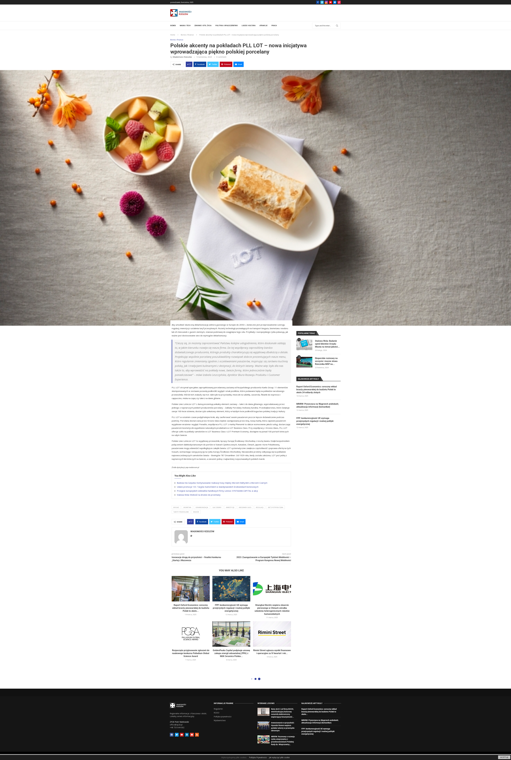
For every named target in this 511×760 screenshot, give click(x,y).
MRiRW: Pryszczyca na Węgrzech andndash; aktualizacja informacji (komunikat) (317, 405)
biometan (187, 507)
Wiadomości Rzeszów (182, 57)
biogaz (176, 507)
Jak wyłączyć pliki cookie (279, 757)
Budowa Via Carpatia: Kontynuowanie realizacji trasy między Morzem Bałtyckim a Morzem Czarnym (222, 482)
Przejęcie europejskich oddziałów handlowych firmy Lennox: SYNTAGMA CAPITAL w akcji (217, 490)
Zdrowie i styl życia (202, 25)
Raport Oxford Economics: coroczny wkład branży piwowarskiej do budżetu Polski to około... (190, 608)
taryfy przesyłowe (181, 512)
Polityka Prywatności (258, 757)
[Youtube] (330, 2)
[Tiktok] (339, 2)
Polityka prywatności (222, 717)
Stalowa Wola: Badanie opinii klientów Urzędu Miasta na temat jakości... (327, 344)
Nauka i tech (185, 25)
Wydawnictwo (220, 720)
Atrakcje (263, 25)
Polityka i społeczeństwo (226, 25)
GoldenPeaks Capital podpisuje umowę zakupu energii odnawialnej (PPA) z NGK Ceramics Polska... (231, 653)
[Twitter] (322, 2)
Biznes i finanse (187, 35)
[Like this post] (190, 64)
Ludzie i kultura (249, 25)
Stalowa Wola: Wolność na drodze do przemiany (199, 494)
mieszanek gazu (245, 507)
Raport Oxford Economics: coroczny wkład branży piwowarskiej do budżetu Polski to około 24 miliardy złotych (316, 389)
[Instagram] (326, 2)
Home (172, 35)
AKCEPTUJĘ (504, 757)
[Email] (334, 2)
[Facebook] (317, 2)
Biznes (173, 25)
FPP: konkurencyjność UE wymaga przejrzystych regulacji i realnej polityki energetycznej (231, 608)
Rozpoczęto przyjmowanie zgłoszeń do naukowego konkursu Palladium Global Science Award (190, 653)
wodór (196, 512)
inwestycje (230, 507)
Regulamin (218, 709)
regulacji (259, 507)
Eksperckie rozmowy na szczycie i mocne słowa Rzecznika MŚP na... (326, 361)
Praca (274, 25)
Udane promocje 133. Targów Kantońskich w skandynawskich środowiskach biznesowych (217, 486)
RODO (216, 713)
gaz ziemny (217, 507)
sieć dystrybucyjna (275, 507)
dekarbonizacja (202, 507)
